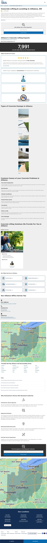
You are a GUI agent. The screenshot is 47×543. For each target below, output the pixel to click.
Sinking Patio (20, 160)
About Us (2, 531)
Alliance (2, 365)
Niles (36, 365)
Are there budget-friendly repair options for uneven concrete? (11, 380)
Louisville (37, 367)
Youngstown (3, 370)
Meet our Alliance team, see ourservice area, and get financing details (8, 317)
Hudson (25, 370)
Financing (16, 531)
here (9, 311)
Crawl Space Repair (24, 533)
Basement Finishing (18, 533)
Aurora (36, 368)
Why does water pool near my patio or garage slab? (10, 385)
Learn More (11, 267)
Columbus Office (7, 519)
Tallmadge (37, 370)
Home (2, 5)
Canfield (25, 371)
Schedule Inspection (24, 32)
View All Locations (7, 525)
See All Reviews (6, 65)
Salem (25, 368)
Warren (2, 371)
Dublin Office (39, 519)
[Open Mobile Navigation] (44, 2)
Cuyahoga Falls (15, 367)
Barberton (14, 368)
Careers (8, 531)
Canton (2, 368)
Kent (13, 371)
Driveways (20, 120)
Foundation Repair (3, 533)
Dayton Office (23, 519)
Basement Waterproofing (10, 533)
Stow (14, 370)
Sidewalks (20, 133)
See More (3, 20)
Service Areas (6, 5)
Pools (19, 173)
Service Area (23, 531)
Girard (36, 371)
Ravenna (25, 365)
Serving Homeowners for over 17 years (8, 39)
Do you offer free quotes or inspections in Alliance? (9, 387)
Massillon (14, 365)
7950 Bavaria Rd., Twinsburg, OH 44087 (8, 303)
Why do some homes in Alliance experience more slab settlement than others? (14, 390)
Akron (2, 367)
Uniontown (26, 367)
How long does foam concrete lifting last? (8, 382)
